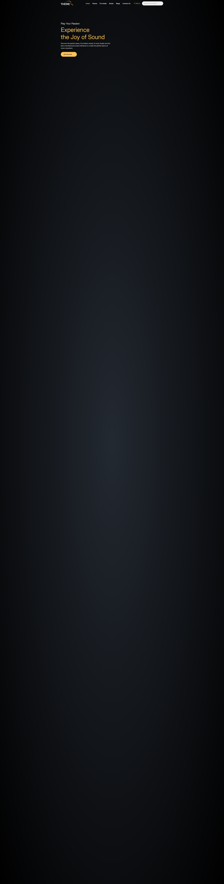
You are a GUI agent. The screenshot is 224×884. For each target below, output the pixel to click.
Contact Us (126, 3)
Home (88, 3)
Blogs (118, 3)
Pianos (94, 3)
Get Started (68, 54)
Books (111, 3)
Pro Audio (103, 3)
